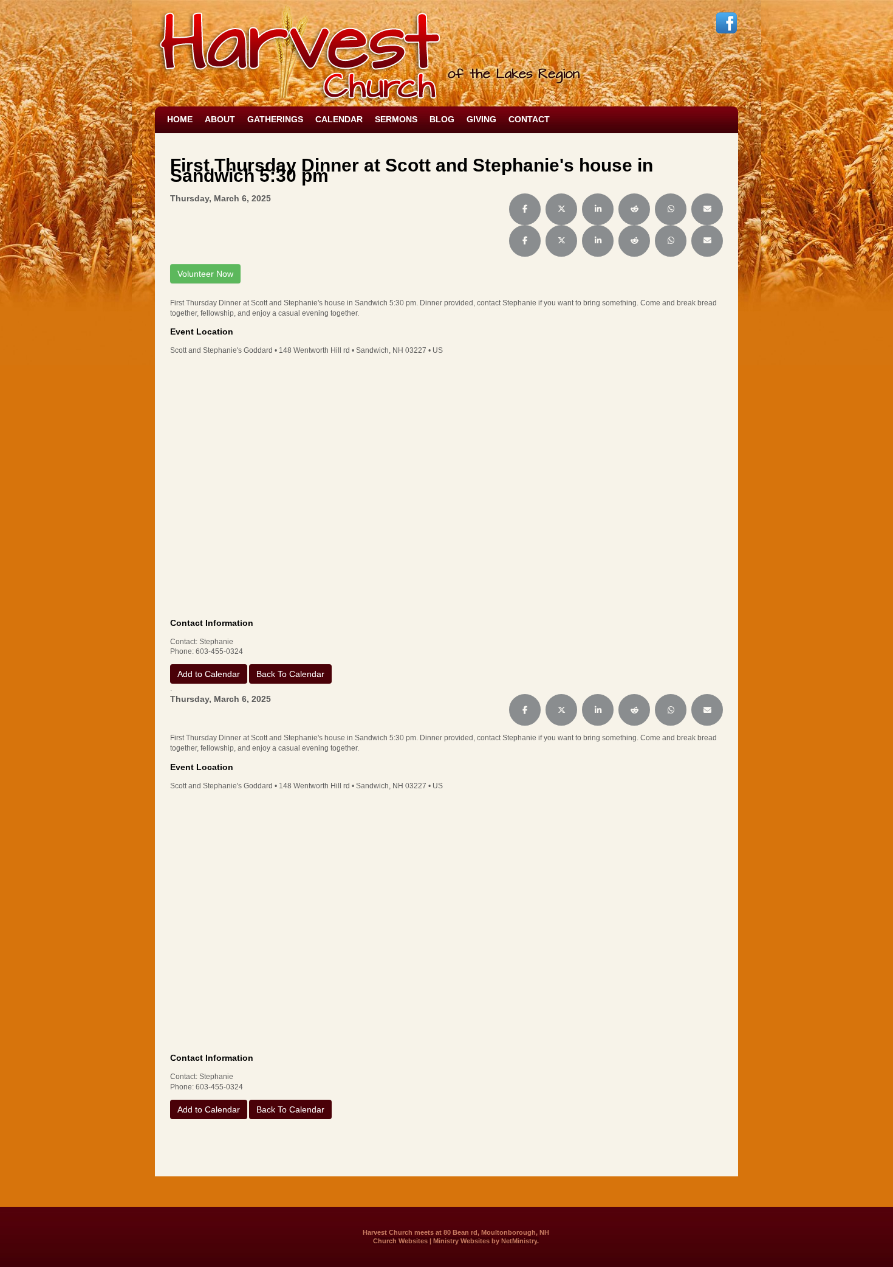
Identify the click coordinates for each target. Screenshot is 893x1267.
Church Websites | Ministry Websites (432, 1240)
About (220, 119)
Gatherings (275, 119)
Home (180, 119)
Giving (481, 119)
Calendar (339, 119)
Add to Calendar (208, 674)
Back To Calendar (290, 674)
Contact (529, 119)
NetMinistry (519, 1240)
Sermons (396, 119)
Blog (441, 119)
